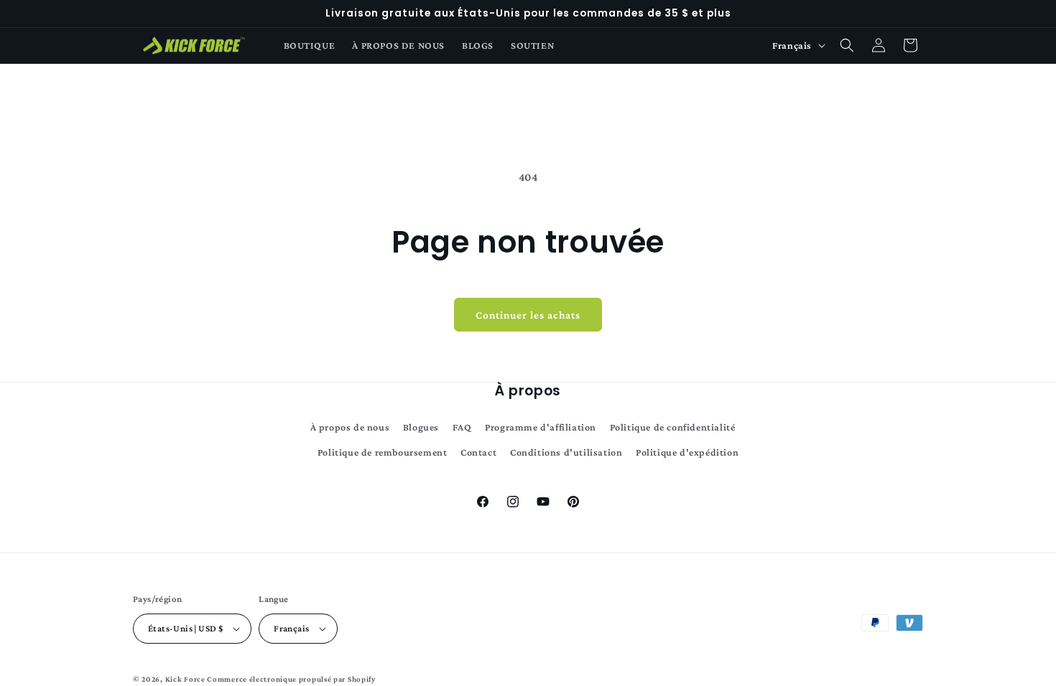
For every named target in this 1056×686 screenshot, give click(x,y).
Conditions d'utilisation (566, 452)
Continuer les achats (528, 315)
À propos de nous (350, 427)
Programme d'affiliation (540, 427)
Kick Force (185, 679)
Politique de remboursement (383, 452)
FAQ (462, 427)
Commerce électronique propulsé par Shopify (291, 679)
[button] (847, 45)
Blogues (421, 427)
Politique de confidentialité (673, 427)
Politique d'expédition (687, 452)
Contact (478, 452)
